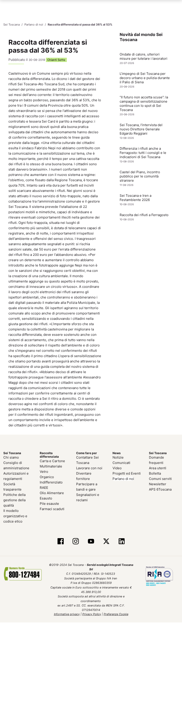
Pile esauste (49, 503)
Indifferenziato (51, 482)
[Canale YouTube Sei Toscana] (91, 541)
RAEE (44, 487)
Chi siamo (11, 457)
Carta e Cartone (52, 460)
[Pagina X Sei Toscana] (106, 541)
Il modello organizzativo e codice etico (15, 515)
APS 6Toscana (160, 489)
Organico (47, 476)
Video (117, 467)
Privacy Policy (91, 613)
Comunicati (121, 462)
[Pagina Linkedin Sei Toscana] (121, 541)
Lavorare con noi (89, 467)
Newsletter (157, 483)
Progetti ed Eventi (127, 473)
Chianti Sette (56, 59)
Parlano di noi (123, 478)
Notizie (118, 457)
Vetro (44, 471)
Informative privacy (67, 613)
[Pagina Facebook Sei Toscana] (60, 541)
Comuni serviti (160, 478)
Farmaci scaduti (52, 508)
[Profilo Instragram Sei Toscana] (76, 541)
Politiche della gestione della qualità (14, 499)
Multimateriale (51, 466)
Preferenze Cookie (116, 613)
